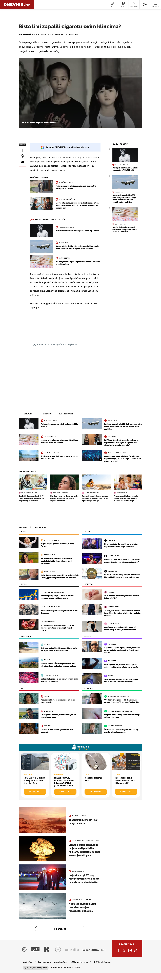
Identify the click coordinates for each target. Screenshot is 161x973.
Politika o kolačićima (102, 962)
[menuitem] (144, 4)
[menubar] (144, 4)
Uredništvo (27, 962)
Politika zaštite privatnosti (80, 962)
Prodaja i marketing (43, 962)
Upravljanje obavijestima (37, 968)
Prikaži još (60, 929)
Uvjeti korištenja (60, 962)
